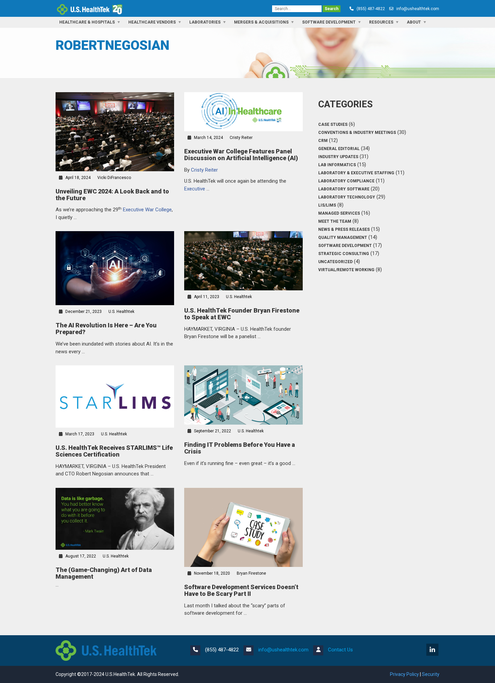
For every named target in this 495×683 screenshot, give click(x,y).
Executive (195, 189)
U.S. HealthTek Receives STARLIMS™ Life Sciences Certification (114, 451)
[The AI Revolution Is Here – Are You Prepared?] (115, 268)
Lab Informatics (337, 165)
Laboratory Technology (346, 197)
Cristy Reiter (204, 170)
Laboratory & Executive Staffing (356, 173)
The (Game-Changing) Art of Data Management (104, 573)
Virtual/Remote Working (346, 269)
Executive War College (147, 210)
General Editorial (339, 148)
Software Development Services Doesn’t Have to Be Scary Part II (241, 590)
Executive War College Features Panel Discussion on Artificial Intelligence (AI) (241, 154)
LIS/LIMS (327, 205)
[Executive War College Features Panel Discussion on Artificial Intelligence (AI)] (243, 111)
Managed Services (339, 213)
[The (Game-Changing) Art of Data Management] (115, 519)
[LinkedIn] (432, 650)
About (414, 22)
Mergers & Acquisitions (261, 22)
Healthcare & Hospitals (87, 22)
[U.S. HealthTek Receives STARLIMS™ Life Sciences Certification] (115, 396)
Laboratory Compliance (346, 181)
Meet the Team (334, 221)
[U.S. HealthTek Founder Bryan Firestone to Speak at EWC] (243, 260)
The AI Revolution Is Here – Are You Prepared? (106, 328)
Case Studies (333, 124)
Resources (381, 22)
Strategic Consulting (343, 253)
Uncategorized (335, 261)
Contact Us (340, 650)
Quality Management (342, 237)
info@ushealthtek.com (417, 8)
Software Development (329, 22)
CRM (323, 140)
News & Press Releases (344, 229)
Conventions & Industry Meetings (357, 132)
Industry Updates (338, 156)
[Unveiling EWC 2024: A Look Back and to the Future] (115, 131)
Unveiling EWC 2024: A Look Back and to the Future (112, 195)
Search (331, 8)
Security (430, 674)
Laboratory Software (343, 189)
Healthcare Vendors (152, 22)
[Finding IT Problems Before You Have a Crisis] (243, 395)
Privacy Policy (404, 674)
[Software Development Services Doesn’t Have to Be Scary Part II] (243, 527)
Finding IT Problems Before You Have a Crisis (239, 448)
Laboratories (205, 22)
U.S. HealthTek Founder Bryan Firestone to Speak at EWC (241, 314)
